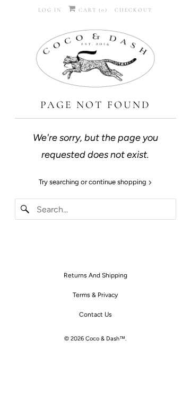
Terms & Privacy (95, 295)
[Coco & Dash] (95, 60)
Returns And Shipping (95, 275)
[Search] (25, 209)
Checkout (133, 10)
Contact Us (95, 314)
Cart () (92, 10)
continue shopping (118, 182)
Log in (50, 10)
